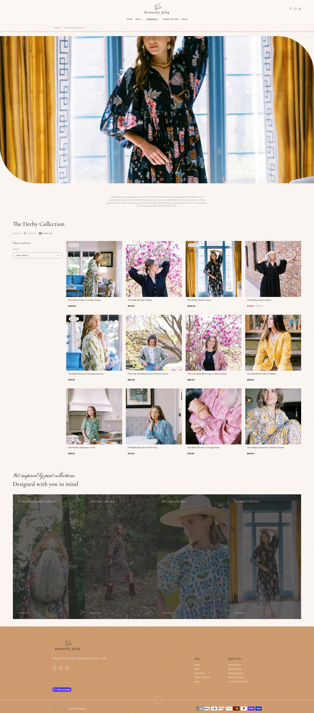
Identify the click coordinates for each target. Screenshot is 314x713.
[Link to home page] (67, 645)
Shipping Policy (235, 673)
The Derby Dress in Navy (199, 300)
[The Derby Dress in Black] (273, 269)
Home (57, 28)
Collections (199, 673)
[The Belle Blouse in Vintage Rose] (214, 416)
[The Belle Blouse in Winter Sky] (154, 416)
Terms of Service (236, 677)
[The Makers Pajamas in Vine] (94, 416)
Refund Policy (235, 665)
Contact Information (238, 681)
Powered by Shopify (76, 708)
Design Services (202, 677)
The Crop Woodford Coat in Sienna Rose (207, 374)
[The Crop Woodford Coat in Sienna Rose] (214, 343)
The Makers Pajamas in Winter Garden (265, 447)
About (197, 681)
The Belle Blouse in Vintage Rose (203, 447)
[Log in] (290, 9)
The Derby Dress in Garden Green (84, 300)
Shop (196, 669)
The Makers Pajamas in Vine (81, 447)
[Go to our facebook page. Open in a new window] (54, 667)
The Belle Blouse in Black (140, 300)
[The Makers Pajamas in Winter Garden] (273, 416)
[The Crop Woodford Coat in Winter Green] (154, 343)
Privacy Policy (234, 669)
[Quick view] (296, 245)
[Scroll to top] (157, 700)
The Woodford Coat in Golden (261, 374)
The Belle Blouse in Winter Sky (143, 447)
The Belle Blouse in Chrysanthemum (86, 374)
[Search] (295, 9)
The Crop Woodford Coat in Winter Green (148, 374)
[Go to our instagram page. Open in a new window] (60, 667)
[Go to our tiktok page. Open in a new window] (67, 667)
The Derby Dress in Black (259, 300)
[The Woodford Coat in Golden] (273, 343)
